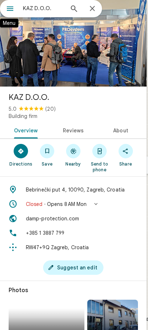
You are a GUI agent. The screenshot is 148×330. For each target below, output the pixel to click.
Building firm (23, 116)
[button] (73, 204)
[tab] (24, 129)
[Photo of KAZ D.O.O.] (73, 43)
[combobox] (43, 8)
